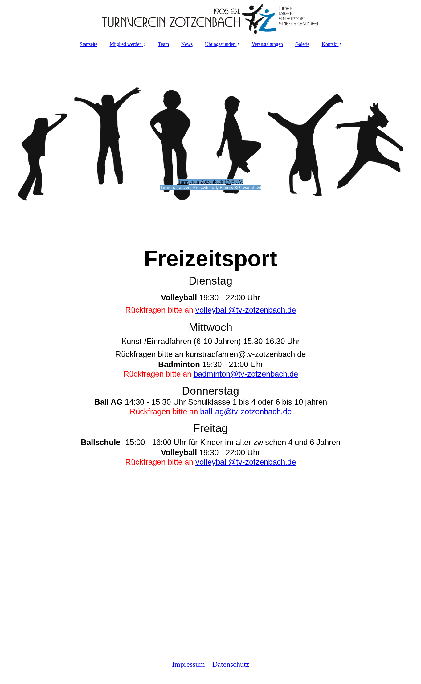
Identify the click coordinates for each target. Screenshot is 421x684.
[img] (210, 18)
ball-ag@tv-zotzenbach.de (246, 411)
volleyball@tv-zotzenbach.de (245, 309)
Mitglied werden (126, 44)
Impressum (188, 664)
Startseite (88, 44)
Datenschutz (230, 664)
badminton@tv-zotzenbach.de (246, 373)
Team (163, 44)
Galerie (302, 44)
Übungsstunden (220, 44)
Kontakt (329, 44)
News (187, 44)
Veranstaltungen (267, 44)
